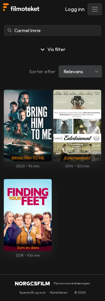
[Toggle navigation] (95, 9)
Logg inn (75, 9)
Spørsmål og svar (32, 292)
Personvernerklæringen (72, 283)
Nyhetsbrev (59, 292)
